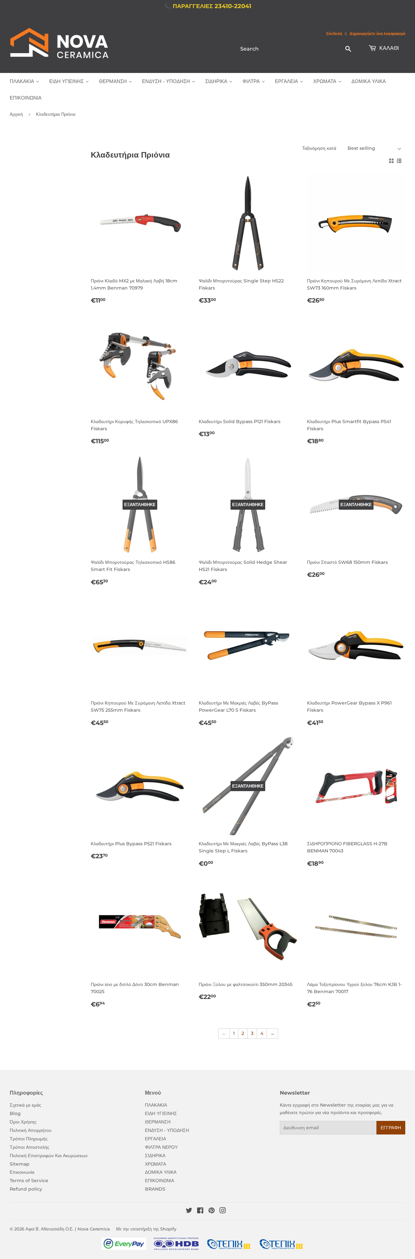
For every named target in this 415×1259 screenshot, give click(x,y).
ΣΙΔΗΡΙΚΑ (155, 1155)
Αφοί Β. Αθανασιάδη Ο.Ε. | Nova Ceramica (68, 1228)
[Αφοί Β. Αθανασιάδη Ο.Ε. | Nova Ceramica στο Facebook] (200, 1211)
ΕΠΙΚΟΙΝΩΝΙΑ (159, 1180)
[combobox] (296, 49)
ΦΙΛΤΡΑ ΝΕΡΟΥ (161, 1147)
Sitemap (20, 1164)
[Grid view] (391, 161)
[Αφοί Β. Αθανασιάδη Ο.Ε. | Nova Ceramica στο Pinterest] (211, 1211)
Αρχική (16, 114)
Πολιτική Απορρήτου (31, 1130)
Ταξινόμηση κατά (319, 148)
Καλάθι (388, 48)
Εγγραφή (391, 1128)
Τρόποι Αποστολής (29, 1147)
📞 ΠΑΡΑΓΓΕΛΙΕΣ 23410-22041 (207, 6)
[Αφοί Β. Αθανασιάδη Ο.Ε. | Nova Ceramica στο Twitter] (189, 1211)
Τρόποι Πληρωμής (29, 1139)
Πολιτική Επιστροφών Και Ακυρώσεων (49, 1155)
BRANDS (155, 1189)
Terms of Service (29, 1180)
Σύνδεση (334, 33)
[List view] (399, 161)
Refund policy (26, 1189)
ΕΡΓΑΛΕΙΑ (155, 1139)
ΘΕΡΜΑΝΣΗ (158, 1122)
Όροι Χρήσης (23, 1122)
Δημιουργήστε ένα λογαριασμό (377, 33)
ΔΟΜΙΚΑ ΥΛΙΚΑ (160, 1172)
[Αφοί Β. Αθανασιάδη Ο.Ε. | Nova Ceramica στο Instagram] (222, 1211)
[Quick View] (182, 185)
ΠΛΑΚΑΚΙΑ (156, 1105)
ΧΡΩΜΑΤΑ (155, 1164)
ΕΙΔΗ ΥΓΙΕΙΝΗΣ (161, 1113)
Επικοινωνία (22, 1172)
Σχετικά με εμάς (25, 1105)
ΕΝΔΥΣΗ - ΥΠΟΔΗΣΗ (167, 1130)
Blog (15, 1113)
